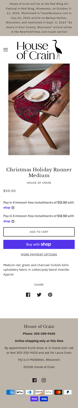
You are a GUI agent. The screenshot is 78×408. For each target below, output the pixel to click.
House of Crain (39, 183)
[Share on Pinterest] (50, 295)
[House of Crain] (39, 49)
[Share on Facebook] (28, 295)
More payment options (39, 254)
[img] (34, 380)
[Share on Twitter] (39, 295)
